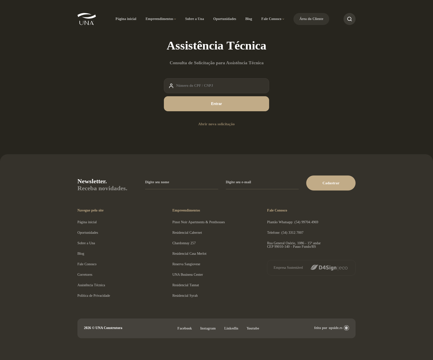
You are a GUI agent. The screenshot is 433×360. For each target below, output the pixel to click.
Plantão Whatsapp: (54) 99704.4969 (292, 222)
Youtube (253, 328)
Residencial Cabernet (187, 232)
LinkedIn (231, 328)
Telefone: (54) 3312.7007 (285, 232)
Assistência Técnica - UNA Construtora (86, 19)
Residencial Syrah (185, 296)
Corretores (84, 274)
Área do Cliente (311, 19)
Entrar (216, 104)
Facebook (184, 328)
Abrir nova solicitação (216, 124)
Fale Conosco (271, 19)
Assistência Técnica (91, 285)
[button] (331, 183)
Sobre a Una (194, 19)
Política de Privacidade (93, 296)
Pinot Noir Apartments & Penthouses (198, 222)
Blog (248, 19)
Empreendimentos (159, 19)
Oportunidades (224, 19)
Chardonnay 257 (184, 243)
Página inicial (126, 19)
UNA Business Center (187, 274)
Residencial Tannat (185, 285)
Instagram (208, 328)
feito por (328, 328)
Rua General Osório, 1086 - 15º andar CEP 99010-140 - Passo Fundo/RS (294, 244)
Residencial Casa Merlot (189, 254)
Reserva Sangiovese (186, 264)
